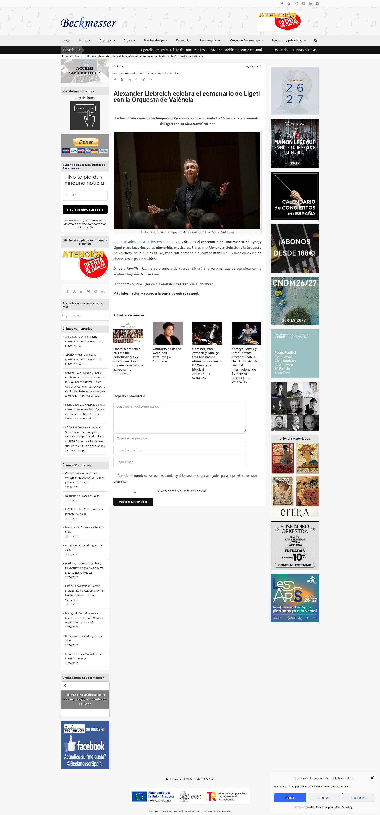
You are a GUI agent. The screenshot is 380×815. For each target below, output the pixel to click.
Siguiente (251, 66)
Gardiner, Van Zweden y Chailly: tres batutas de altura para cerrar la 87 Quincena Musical (85, 391)
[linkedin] (310, 3)
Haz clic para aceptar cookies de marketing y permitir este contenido (85, 699)
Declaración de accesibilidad (217, 811)
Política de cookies (304, 807)
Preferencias (358, 797)
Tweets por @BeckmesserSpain (85, 699)
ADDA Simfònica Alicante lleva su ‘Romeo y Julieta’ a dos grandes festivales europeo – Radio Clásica (84, 431)
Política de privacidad (328, 807)
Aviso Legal (348, 807)
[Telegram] (95, 291)
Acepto (290, 797)
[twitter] (289, 3)
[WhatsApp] (88, 291)
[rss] (317, 3)
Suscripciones (85, 98)
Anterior (123, 66)
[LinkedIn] (81, 291)
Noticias (173, 73)
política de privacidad (78, 223)
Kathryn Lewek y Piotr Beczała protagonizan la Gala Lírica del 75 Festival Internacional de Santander (244, 361)
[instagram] (296, 3)
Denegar (324, 797)
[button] (372, 778)
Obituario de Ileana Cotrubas (251, 50)
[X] (74, 291)
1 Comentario (201, 376)
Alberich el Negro (75, 354)
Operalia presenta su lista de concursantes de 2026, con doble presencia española (158, 50)
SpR (120, 73)
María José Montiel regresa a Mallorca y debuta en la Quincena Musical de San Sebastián (84, 617)
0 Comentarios (122, 371)
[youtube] (303, 3)
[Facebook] (67, 291)
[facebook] (282, 3)
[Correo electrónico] (102, 291)
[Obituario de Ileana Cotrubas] (168, 324)
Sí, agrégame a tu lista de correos (181, 491)
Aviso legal (153, 811)
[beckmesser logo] (89, 14)
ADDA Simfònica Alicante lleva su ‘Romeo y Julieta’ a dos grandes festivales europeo (84, 445)
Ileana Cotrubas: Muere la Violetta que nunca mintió (83, 341)
